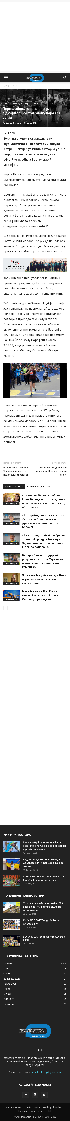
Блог (15, 85)
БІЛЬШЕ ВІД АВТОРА (39, 486)
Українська (36, 1110)
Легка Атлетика (13, 1107)
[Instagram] (35, 1095)
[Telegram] (44, 1095)
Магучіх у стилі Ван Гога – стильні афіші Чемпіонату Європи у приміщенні (40, 595)
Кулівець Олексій (12, 123)
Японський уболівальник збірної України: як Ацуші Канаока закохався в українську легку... (44, 846)
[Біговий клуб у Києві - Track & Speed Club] (35, 265)
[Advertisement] (35, 36)
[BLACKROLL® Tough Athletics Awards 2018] (11, 941)
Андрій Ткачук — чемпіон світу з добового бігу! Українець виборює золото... (43, 863)
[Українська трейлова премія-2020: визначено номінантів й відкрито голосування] (11, 907)
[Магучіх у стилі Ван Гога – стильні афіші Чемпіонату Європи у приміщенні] (11, 595)
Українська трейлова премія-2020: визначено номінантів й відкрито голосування (43, 906)
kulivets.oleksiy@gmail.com (46, 1072)
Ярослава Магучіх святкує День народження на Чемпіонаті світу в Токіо (44, 579)
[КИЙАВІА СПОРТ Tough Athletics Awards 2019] (11, 924)
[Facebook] (25, 1095)
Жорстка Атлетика (32, 103)
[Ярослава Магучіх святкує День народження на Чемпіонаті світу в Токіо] (11, 579)
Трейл (28, 1107)
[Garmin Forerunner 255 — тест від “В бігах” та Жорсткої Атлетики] (11, 881)
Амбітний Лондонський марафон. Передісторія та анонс (51, 471)
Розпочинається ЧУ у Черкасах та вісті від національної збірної (15, 471)
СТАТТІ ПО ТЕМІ (14, 486)
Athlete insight (16, 103)
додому (5, 85)
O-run (37, 1107)
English (48, 1110)
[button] (65, 77)
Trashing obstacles (52, 1107)
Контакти (23, 1110)
